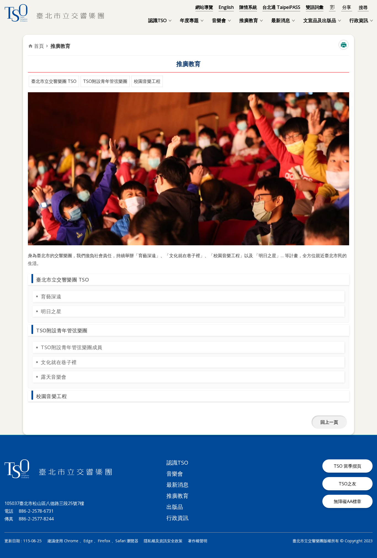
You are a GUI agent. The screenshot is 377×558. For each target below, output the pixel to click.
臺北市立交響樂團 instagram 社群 (352, 523)
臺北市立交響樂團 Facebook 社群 (339, 523)
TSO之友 (347, 484)
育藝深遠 (51, 296)
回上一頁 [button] (329, 422)
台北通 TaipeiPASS (281, 7)
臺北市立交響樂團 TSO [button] (62, 279)
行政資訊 (358, 20)
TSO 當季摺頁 (347, 466)
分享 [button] (346, 7)
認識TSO (157, 20)
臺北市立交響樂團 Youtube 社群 (366, 523)
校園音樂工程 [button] (51, 396)
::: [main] (31, 41)
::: (3, 3)
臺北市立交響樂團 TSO (53, 81)
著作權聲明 (197, 540)
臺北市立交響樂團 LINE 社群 (326, 523)
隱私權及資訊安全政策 (163, 540)
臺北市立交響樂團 (54, 13)
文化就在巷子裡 (59, 362)
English (226, 7)
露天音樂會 (54, 376)
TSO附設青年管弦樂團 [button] (61, 330)
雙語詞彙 (314, 7)
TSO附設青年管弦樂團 (105, 81)
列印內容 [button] (344, 45)
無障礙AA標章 (347, 501)
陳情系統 (248, 7)
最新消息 (280, 20)
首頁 (39, 46)
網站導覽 (204, 7)
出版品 (174, 506)
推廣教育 (248, 20)
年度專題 (189, 20)
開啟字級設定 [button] (332, 7)
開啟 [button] (363, 7)
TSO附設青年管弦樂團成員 (71, 347)
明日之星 (51, 311)
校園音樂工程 (147, 81)
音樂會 (219, 20)
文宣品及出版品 (319, 20)
